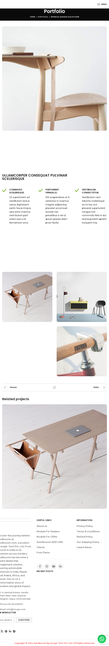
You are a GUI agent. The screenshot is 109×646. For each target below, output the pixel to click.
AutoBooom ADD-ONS (50, 542)
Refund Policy (85, 536)
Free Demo (43, 552)
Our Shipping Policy (88, 542)
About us (42, 526)
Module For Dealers (48, 531)
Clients (41, 547)
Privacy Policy (85, 526)
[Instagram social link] (47, 566)
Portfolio (43, 17)
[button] (102, 639)
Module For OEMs (47, 536)
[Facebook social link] (40, 566)
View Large (104, 406)
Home (32, 17)
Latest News (84, 547)
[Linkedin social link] (10, 631)
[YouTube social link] (53, 566)
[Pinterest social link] (6, 631)
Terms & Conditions (88, 531)
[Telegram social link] (14, 631)
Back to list (54, 387)
